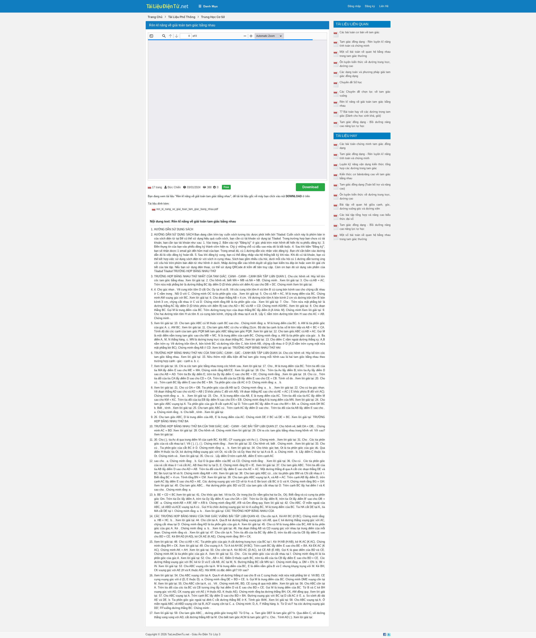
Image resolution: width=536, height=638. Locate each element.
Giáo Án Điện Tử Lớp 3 (206, 634)
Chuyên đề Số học (351, 82)
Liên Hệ (383, 6)
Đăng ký (370, 6)
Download (310, 187)
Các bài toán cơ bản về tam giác (359, 32)
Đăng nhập (354, 6)
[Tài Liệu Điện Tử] (170, 6)
